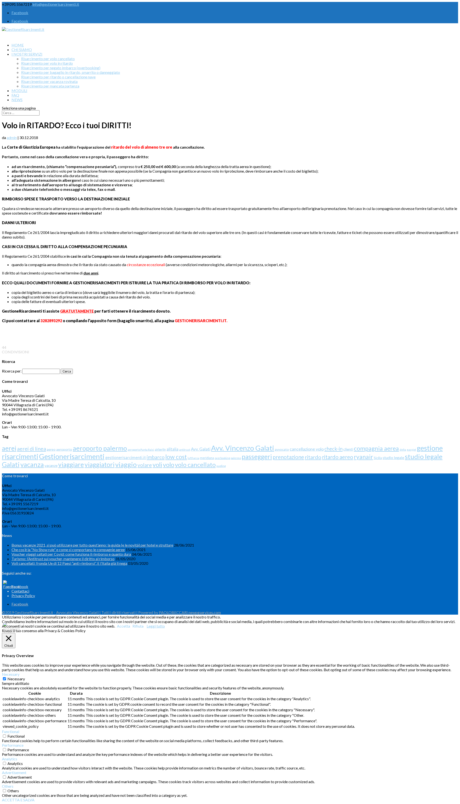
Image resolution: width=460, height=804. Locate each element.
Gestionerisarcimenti (71, 456)
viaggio (126, 464)
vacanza (32, 464)
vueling (221, 466)
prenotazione (288, 457)
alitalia (172, 449)
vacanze (51, 465)
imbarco (156, 457)
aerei (9, 448)
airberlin (160, 449)
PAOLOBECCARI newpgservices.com (190, 612)
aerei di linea (31, 449)
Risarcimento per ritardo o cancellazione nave (58, 77)
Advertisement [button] (14, 772)
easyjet (411, 449)
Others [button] (7, 786)
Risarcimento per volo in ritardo (47, 63)
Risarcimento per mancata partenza (50, 86)
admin (12, 137)
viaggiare (71, 464)
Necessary (16, 678)
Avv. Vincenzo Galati (242, 448)
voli (157, 464)
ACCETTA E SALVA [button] (18, 800)
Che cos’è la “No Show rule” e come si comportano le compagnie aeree (68, 549)
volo (168, 464)
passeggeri (257, 456)
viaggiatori (100, 464)
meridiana (207, 458)
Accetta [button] (123, 626)
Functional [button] (10, 731)
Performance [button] (12, 745)
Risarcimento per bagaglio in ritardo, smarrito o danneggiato (70, 72)
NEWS (17, 99)
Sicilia (378, 458)
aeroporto (64, 449)
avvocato (282, 449)
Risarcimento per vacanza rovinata (49, 81)
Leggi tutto (156, 626)
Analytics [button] (9, 759)
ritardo (313, 457)
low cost (176, 456)
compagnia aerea (376, 448)
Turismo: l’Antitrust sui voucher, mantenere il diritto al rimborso (63, 558)
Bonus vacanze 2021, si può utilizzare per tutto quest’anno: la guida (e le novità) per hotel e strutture (92, 545)
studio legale (393, 457)
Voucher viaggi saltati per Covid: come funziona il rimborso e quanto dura (71, 554)
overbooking (222, 458)
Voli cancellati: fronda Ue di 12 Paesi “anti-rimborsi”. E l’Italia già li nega (69, 563)
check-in (333, 449)
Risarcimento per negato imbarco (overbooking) (60, 67)
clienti (348, 449)
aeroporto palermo (100, 448)
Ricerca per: (12, 371)
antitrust (184, 449)
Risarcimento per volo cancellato (48, 58)
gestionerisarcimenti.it (125, 457)
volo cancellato (195, 464)
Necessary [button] (10, 674)
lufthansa (193, 458)
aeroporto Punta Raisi (141, 449)
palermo (236, 458)
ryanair (363, 456)
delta (403, 449)
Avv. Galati (200, 449)
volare (145, 465)
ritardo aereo (337, 457)
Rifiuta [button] (138, 626)
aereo (51, 449)
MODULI (19, 90)
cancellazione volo (307, 449)
